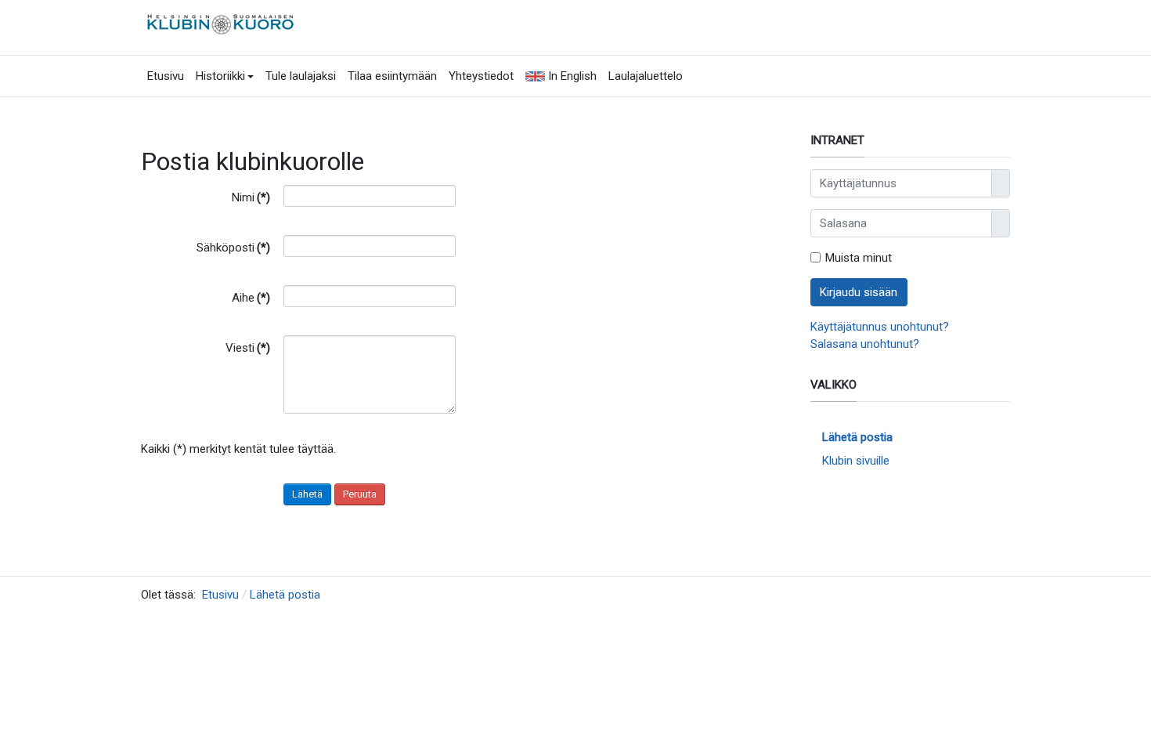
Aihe (251, 298)
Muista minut (858, 258)
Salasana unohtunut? (864, 344)
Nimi (251, 197)
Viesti (248, 348)
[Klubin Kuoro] (222, 22)
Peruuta (360, 494)
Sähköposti (233, 248)
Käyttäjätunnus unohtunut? (879, 327)
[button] (224, 76)
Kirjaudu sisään (858, 292)
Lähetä (307, 494)
